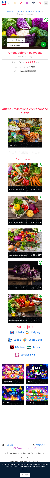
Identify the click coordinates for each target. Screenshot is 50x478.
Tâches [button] (15, 2)
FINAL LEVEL (25, 457)
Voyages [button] (21, 2)
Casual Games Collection (16, 453)
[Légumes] (25, 130)
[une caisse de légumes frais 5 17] (25, 305)
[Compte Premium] (27, 2)
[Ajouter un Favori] (45, 20)
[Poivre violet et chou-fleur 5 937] (25, 273)
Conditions (14, 461)
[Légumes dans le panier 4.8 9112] (25, 174)
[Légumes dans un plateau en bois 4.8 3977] (25, 240)
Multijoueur (9, 2)
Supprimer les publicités (27, 448)
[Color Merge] (13, 371)
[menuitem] (9, 2)
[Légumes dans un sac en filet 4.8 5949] (25, 207)
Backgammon (27, 354)
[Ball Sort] (37, 371)
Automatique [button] (41, 445)
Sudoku (17, 340)
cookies (22, 464)
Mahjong (35, 332)
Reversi (36, 347)
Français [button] (9, 445)
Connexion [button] (40, 2)
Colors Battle (35, 340)
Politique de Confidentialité (30, 461)
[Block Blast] (13, 393)
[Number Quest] (37, 393)
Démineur (20, 347)
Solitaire (19, 332)
